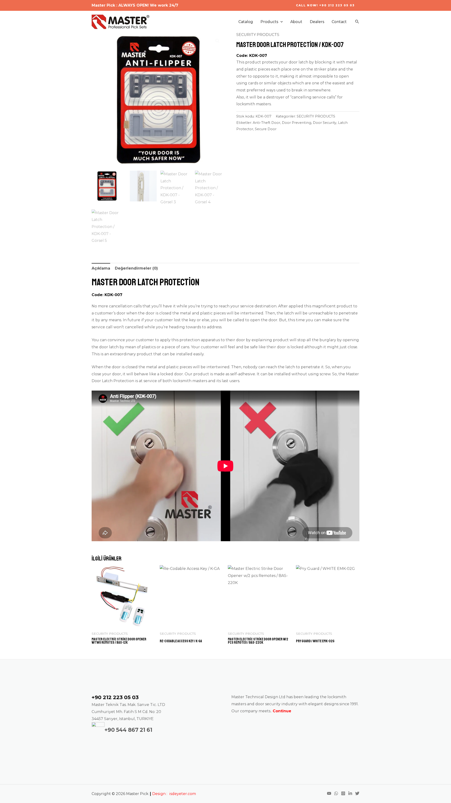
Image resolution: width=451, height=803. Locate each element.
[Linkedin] (350, 793)
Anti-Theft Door (266, 123)
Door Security (324, 123)
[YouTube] (329, 793)
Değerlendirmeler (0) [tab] (136, 268)
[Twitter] (357, 793)
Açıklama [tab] (101, 268)
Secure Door (265, 129)
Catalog (245, 22)
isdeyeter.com (182, 793)
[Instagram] (343, 793)
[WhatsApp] (336, 793)
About (296, 22)
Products (269, 22)
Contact (339, 22)
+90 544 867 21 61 (128, 730)
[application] (280, 22)
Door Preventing (296, 123)
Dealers (317, 22)
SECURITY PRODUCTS (257, 34)
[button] (217, 41)
